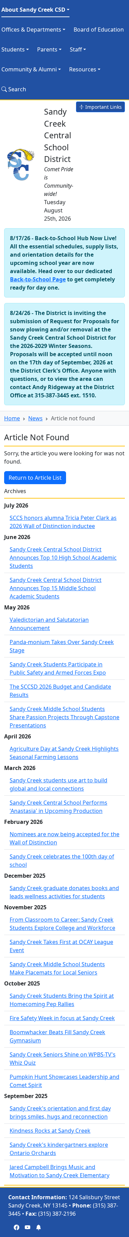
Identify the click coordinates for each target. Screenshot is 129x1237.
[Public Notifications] (38, 1227)
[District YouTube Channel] (27, 1227)
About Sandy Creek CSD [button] (33, 9)
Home (12, 418)
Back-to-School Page (38, 279)
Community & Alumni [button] (29, 69)
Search (16, 89)
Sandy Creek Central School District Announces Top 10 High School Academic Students (63, 558)
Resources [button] (82, 69)
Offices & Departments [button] (31, 29)
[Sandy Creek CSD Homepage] (21, 163)
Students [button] (13, 49)
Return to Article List (35, 477)
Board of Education (99, 29)
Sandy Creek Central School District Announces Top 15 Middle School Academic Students (55, 588)
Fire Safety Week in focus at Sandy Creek (62, 1018)
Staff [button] (76, 49)
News (35, 418)
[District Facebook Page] (16, 1227)
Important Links (103, 107)
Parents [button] (47, 49)
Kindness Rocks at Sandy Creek (50, 1130)
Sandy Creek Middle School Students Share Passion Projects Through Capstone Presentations (64, 717)
